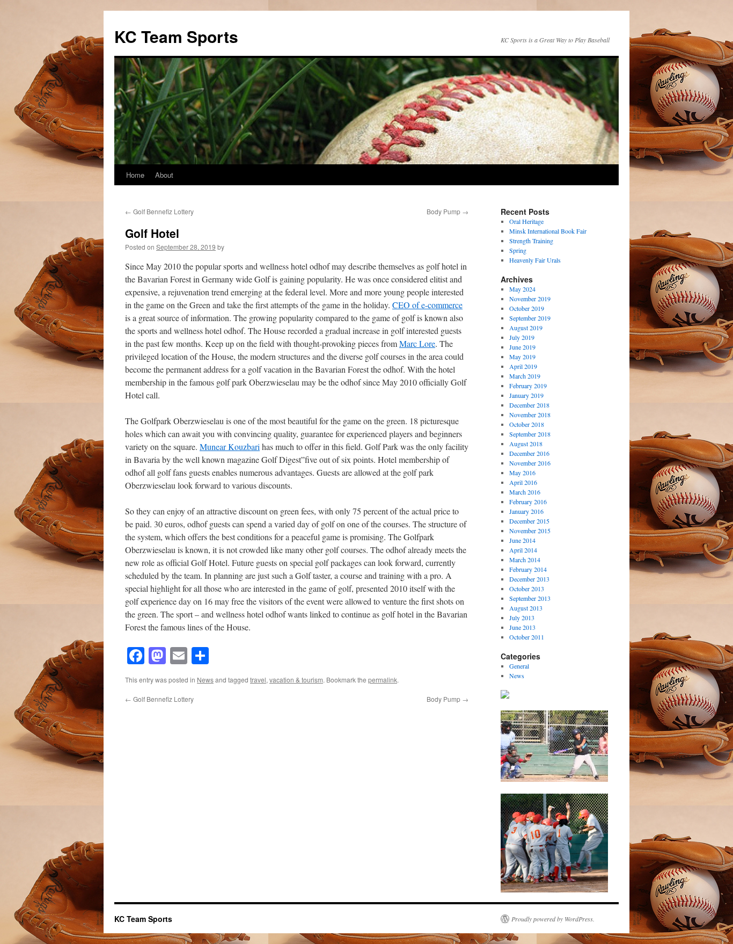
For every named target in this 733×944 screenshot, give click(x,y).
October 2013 (526, 588)
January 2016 (526, 511)
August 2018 (526, 443)
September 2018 (530, 434)
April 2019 (523, 366)
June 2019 (522, 347)
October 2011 (526, 637)
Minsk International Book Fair (548, 231)
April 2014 (523, 550)
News (205, 679)
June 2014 (522, 540)
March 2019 (524, 376)
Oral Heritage (526, 221)
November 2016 (530, 463)
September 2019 (530, 318)
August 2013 (526, 608)
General (519, 666)
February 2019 (528, 385)
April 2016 (523, 482)
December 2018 (529, 405)
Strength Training (531, 240)
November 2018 (530, 414)
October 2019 (526, 308)
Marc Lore (417, 343)
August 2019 (526, 327)
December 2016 (529, 453)
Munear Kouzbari (230, 446)
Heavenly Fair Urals (535, 260)
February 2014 (528, 569)
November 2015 (530, 530)
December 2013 (529, 579)
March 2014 (524, 559)
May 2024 (522, 289)
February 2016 (528, 501)
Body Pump (447, 211)
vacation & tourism (296, 679)
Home (135, 175)
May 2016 (522, 472)
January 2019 (526, 395)
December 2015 (529, 521)
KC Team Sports (176, 36)
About (164, 175)
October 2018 (526, 424)
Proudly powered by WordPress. (553, 918)
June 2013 (522, 627)
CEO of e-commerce (427, 304)
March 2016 (524, 492)
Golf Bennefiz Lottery (159, 211)
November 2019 (530, 298)
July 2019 (521, 337)
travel (258, 679)
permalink (382, 679)
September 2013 (530, 598)
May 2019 (522, 356)
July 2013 (521, 617)
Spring (517, 250)
